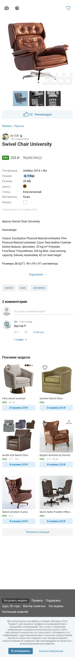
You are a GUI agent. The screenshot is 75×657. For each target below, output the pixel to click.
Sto (16, 321)
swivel (9, 288)
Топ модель (55, 606)
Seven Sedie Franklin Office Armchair (56, 511)
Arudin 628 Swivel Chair (15, 455)
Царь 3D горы (11, 606)
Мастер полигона (34, 606)
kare (22, 288)
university (39, 288)
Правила (37, 600)
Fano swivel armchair (14, 398)
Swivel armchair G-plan (15, 511)
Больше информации (51, 651)
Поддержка (53, 600)
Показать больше (37, 532)
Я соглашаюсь (20, 651)
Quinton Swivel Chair (51, 398)
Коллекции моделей (15, 611)
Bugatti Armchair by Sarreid (55, 455)
